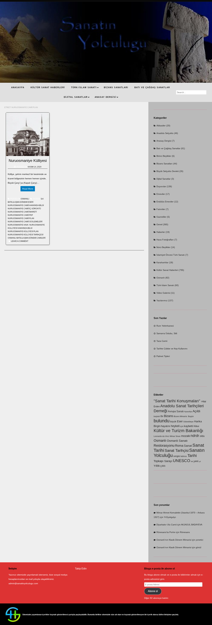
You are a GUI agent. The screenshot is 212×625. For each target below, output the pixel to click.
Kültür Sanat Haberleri (167, 270)
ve (192, 461)
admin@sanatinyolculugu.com (23, 583)
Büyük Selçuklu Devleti (167, 171)
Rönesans (185, 532)
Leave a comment (19, 241)
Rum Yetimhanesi (165, 326)
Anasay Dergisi (163, 141)
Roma (179, 445)
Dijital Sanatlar (163, 179)
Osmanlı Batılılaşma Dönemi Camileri (26, 238)
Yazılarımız (161, 300)
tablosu (184, 456)
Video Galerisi (163, 293)
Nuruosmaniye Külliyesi (28, 160)
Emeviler (160, 194)
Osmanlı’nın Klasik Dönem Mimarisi (173, 540)
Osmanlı (25, 199)
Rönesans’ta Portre (165, 532)
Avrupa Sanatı (176, 411)
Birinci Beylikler (163, 156)
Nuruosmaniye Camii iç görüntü (24, 209)
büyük (173, 421)
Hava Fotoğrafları (165, 239)
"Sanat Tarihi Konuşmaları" (177, 401)
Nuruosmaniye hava (18, 225)
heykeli (175, 426)
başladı (157, 416)
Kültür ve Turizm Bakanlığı (178, 430)
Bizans (168, 416)
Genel (159, 224)
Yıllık (157, 465)
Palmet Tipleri (163, 356)
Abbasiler (161, 125)
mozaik (185, 436)
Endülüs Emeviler (165, 201)
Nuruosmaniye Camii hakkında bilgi (26, 205)
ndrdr (195, 436)
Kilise (196, 426)
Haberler (160, 232)
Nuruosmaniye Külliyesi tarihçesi (25, 235)
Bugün (191, 416)
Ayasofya (188, 412)
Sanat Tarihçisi (177, 450)
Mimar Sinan (175, 436)
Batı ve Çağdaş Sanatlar (168, 148)
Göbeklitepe (188, 422)
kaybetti (188, 426)
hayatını (165, 426)
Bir (161, 416)
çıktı (162, 465)
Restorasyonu (164, 445)
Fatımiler (160, 209)
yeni (196, 461)
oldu (202, 436)
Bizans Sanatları (164, 163)
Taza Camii (161, 341)
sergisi (176, 456)
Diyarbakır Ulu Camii (166, 524)
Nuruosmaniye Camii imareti (22, 212)
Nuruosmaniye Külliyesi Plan (23, 231)
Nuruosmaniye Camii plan (21, 218)
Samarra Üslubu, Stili (166, 333)
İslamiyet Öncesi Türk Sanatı (170, 255)
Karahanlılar (162, 262)
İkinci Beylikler (163, 247)
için (181, 426)
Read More (27, 188)
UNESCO (181, 460)
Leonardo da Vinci (161, 436)
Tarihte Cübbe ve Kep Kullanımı (171, 348)
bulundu (161, 420)
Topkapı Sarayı (163, 461)
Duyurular (161, 186)
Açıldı (196, 411)
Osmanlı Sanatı (177, 440)
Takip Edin (81, 568)
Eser (180, 421)
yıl (200, 461)
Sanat (188, 445)
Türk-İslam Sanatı (165, 285)
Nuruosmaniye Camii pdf (20, 215)
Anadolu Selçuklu (164, 133)
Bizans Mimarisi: (180, 416)
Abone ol (153, 591)
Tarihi (192, 455)
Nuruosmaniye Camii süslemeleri (25, 222)
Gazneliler (161, 217)
